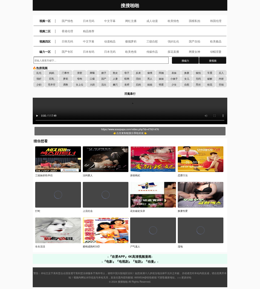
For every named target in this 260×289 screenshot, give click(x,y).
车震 (209, 73)
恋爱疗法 (183, 175)
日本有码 (88, 52)
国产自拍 (194, 41)
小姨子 (174, 78)
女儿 (186, 78)
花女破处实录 (137, 211)
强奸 (38, 78)
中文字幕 (109, 21)
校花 (209, 84)
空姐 (221, 84)
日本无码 (88, 21)
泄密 (79, 73)
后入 (221, 73)
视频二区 (45, 31)
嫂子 (103, 73)
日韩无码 (67, 41)
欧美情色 (173, 21)
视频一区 (45, 21)
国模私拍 (194, 21)
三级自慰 (152, 41)
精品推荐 (88, 31)
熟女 (115, 73)
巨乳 (51, 78)
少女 (174, 84)
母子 (126, 73)
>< (130, 256)
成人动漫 (152, 21)
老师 (126, 84)
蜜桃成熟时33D (91, 246)
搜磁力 (185, 60)
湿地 (180, 246)
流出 (103, 84)
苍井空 (51, 84)
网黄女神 (194, 52)
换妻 (186, 73)
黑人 (149, 78)
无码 (198, 78)
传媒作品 (152, 52)
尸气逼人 (135, 246)
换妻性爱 (183, 211)
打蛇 (37, 211)
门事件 (65, 73)
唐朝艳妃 (135, 175)
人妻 (115, 78)
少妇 (38, 84)
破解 (209, 78)
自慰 (186, 84)
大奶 (92, 84)
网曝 (92, 73)
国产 (103, 78)
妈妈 (51, 73)
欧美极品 (215, 41)
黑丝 (198, 84)
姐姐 (149, 84)
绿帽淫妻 (215, 52)
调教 (65, 84)
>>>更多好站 (184, 277)
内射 (221, 78)
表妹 (174, 73)
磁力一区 (45, 52)
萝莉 (65, 78)
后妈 (138, 84)
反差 (138, 73)
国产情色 (67, 21)
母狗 (79, 78)
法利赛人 (88, 175)
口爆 (92, 78)
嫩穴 (115, 84)
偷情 (149, 73)
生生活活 (40, 246)
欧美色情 (131, 52)
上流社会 (88, 211)
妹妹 (161, 78)
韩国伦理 (215, 21)
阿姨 (161, 73)
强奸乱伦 (173, 41)
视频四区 (45, 41)
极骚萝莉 (131, 41)
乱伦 (38, 73)
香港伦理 (67, 31)
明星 (161, 84)
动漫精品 (109, 41)
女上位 (79, 84)
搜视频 (212, 60)
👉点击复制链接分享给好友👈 (130, 133)
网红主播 (131, 21)
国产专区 (67, 52)
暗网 (126, 78)
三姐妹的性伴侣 (44, 175)
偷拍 (198, 73)
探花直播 (173, 52)
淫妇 (138, 78)
